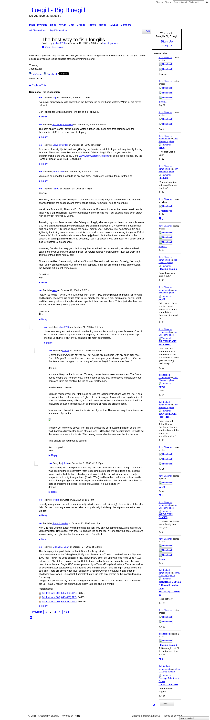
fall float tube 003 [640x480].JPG (59, 601)
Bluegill (54, 715)
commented (164, 138)
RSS (31, 617)
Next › (67, 611)
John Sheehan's (168, 140)
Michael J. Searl (60, 547)
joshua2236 (59, 43)
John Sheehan (165, 57)
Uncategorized (110, 43)
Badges (136, 715)
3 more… (163, 559)
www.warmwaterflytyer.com (94, 155)
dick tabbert (164, 375)
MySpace (37, 74)
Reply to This (37, 85)
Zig (54, 97)
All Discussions (37, 30)
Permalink (40, 97)
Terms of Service (173, 715)
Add (148, 31)
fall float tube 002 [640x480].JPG (59, 597)
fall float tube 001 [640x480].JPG (59, 593)
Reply (43, 116)
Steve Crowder (60, 145)
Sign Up (159, 2)
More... (166, 703)
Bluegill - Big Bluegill (57, 9)
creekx (55, 499)
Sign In (168, 2)
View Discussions (54, 47)
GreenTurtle (165, 210)
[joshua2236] (34, 45)
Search (207, 2)
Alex (54, 290)
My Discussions (59, 30)
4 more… (163, 246)
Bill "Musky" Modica (62, 124)
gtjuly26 (163, 178)
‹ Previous (36, 611)
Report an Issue (151, 715)
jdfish (65, 463)
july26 (162, 299)
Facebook (52, 74)
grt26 (162, 147)
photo (171, 141)
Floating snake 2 (168, 268)
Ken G (55, 188)
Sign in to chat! (187, 718)
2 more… (163, 102)
